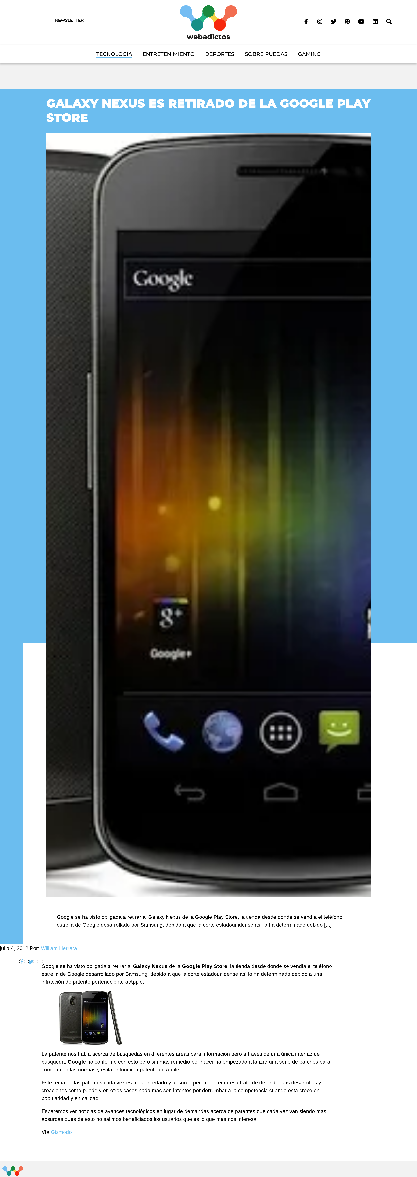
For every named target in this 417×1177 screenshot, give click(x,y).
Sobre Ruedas (266, 54)
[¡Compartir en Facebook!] (22, 961)
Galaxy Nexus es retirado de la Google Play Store (208, 110)
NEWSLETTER (69, 20)
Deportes (219, 54)
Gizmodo (61, 1132)
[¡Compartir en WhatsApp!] (40, 961)
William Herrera (59, 948)
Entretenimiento (169, 54)
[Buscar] (389, 21)
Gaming (309, 54)
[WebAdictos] (208, 22)
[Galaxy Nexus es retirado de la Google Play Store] (208, 515)
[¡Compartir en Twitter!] (31, 961)
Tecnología (114, 54)
